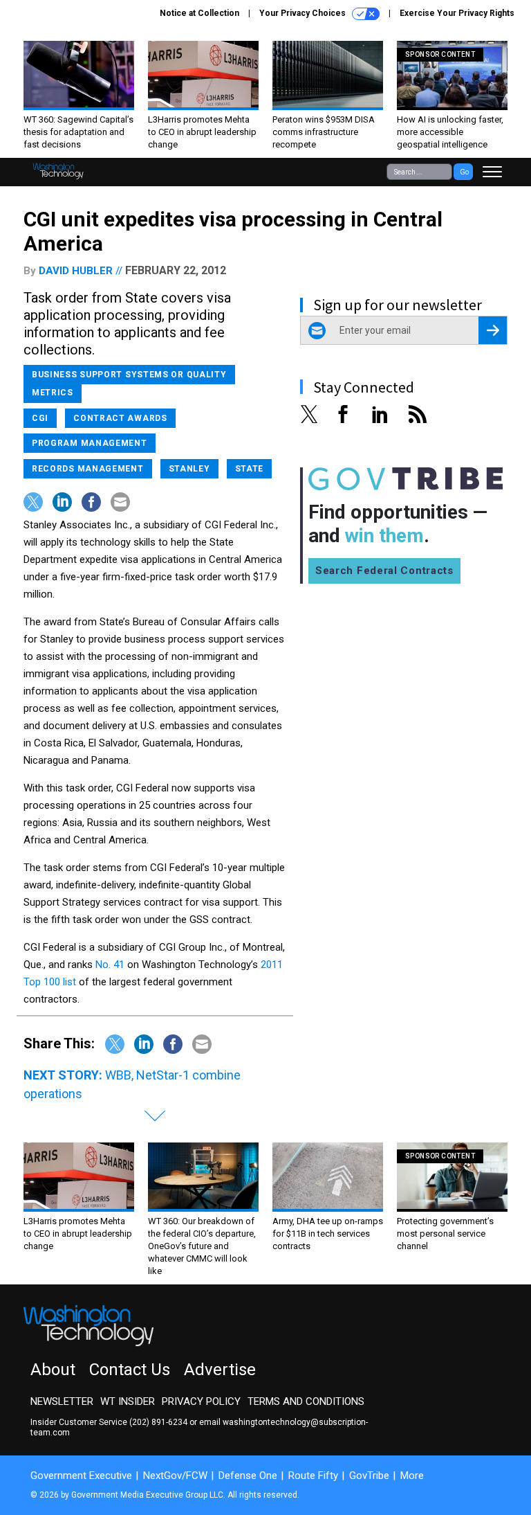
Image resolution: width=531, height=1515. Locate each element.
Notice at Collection (199, 13)
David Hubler (76, 271)
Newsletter (61, 1401)
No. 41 (109, 964)
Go (464, 172)
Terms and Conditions (306, 1401)
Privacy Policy (201, 1401)
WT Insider (127, 1401)
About (52, 1369)
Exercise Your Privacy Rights (457, 13)
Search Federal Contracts (384, 570)
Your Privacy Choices (303, 13)
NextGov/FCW (175, 1475)
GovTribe (369, 1475)
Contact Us (129, 1369)
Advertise (220, 1369)
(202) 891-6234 (158, 1422)
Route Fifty (313, 1475)
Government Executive (81, 1475)
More (412, 1475)
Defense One (247, 1475)
